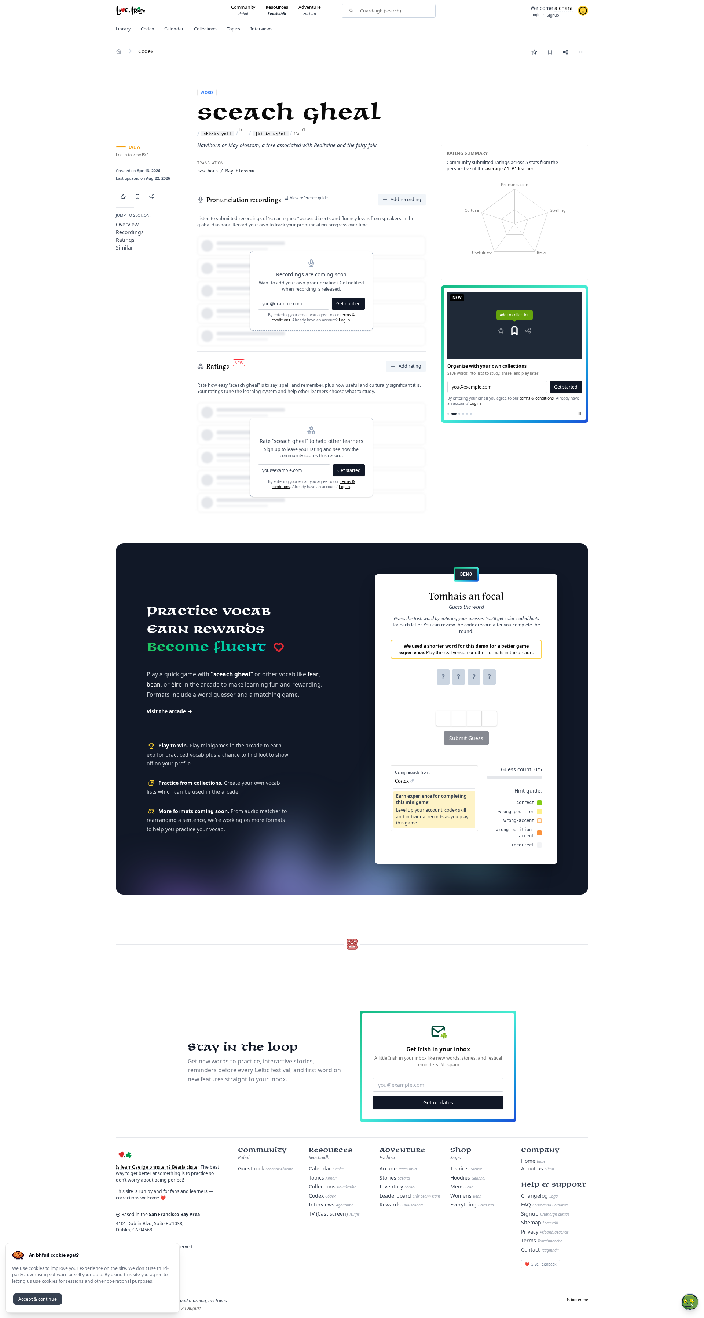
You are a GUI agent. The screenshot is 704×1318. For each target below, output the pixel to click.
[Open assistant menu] (690, 1302)
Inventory (397, 1186)
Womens (465, 1195)
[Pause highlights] (579, 413)
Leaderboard (410, 1195)
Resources (330, 1150)
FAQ (544, 1204)
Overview (127, 224)
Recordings (130, 232)
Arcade (398, 1168)
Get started (349, 470)
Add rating (410, 366)
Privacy (545, 1231)
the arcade (521, 652)
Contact (540, 1249)
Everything (472, 1204)
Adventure (402, 1150)
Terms (541, 1240)
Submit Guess (466, 738)
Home (533, 1160)
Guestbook (265, 1168)
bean (154, 684)
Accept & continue (37, 1299)
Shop (460, 1150)
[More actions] (581, 52)
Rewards (401, 1204)
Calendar (326, 1168)
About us (537, 1168)
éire (176, 684)
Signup (545, 1213)
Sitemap (539, 1222)
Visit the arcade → (169, 711)
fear (313, 674)
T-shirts (466, 1168)
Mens (461, 1186)
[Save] (534, 52)
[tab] (448, 414)
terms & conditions (537, 398)
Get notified (348, 304)
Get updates (438, 1102)
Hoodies (467, 1177)
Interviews (331, 1204)
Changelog (539, 1195)
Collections (332, 1186)
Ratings (125, 239)
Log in (121, 154)
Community (262, 1150)
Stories (395, 1177)
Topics (323, 1177)
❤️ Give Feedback (541, 1264)
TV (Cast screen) (334, 1213)
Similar (124, 247)
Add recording (405, 199)
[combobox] (392, 10)
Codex (322, 1195)
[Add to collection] (550, 52)
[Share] (565, 52)
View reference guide (309, 197)
